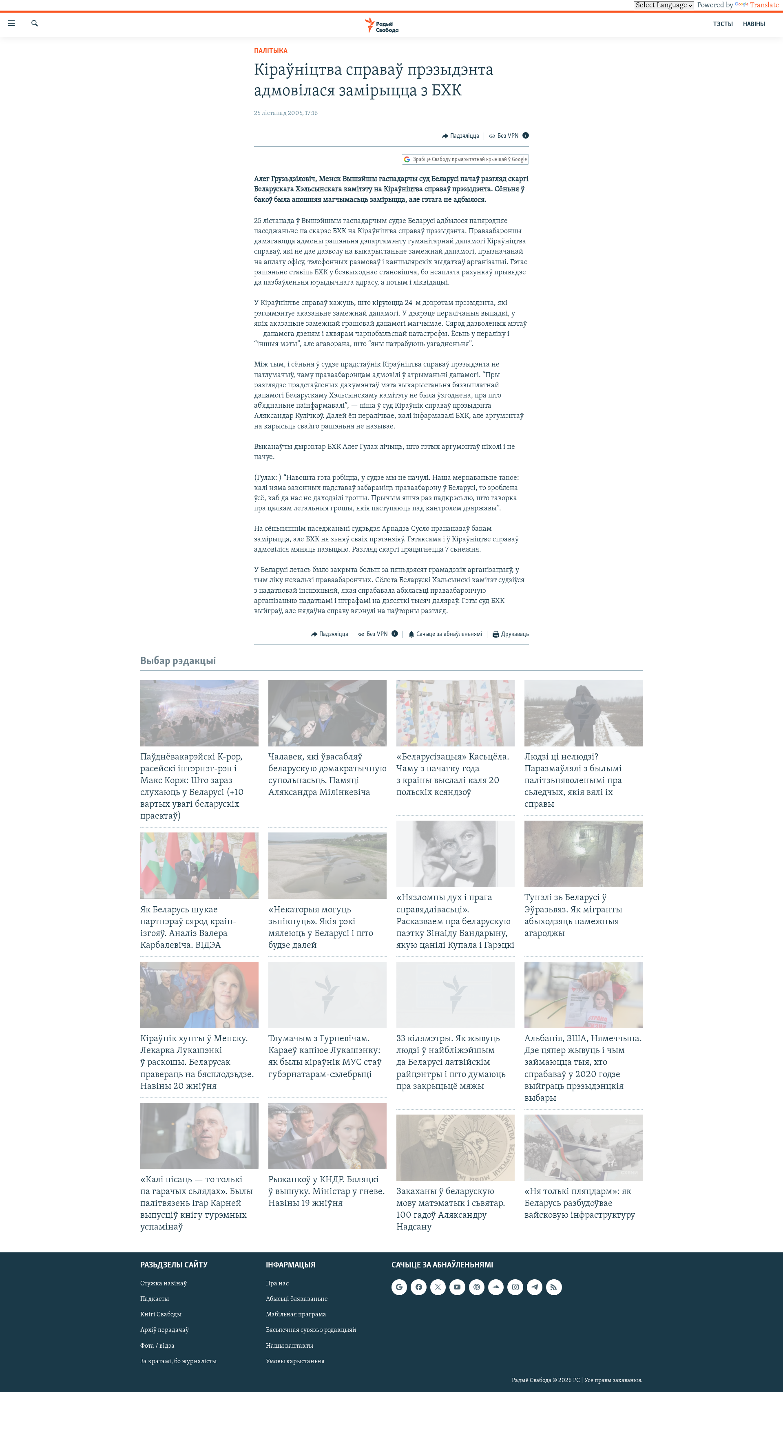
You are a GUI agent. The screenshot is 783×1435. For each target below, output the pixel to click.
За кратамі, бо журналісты (178, 1361)
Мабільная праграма (296, 1314)
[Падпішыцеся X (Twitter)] (438, 1287)
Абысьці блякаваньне (297, 1299)
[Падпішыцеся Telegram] (534, 1287)
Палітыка (271, 51)
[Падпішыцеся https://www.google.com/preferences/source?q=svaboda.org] (399, 1287)
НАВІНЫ (754, 24)
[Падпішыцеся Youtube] (457, 1287)
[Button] (461, 136)
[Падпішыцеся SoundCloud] (496, 1287)
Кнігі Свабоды (160, 1314)
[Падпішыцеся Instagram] (515, 1287)
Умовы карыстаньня (295, 1361)
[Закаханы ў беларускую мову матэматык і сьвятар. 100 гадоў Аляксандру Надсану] (455, 1148)
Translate (764, 5)
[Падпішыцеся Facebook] (418, 1287)
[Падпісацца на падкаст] (476, 1287)
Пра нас (277, 1283)
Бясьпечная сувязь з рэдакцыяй (311, 1330)
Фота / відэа (157, 1345)
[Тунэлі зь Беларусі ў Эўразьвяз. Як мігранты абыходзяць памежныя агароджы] (583, 854)
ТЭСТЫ (723, 24)
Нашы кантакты (289, 1345)
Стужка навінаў (163, 1283)
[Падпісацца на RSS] (554, 1287)
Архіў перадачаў (164, 1330)
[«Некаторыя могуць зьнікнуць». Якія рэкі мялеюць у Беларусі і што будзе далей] (327, 865)
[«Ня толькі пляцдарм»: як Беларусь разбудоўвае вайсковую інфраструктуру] (583, 1148)
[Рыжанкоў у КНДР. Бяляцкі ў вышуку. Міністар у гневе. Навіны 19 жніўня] (327, 1136)
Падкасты (154, 1299)
